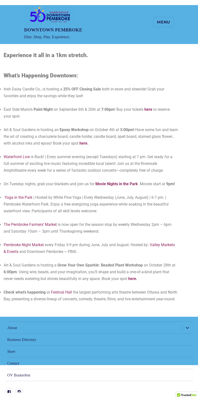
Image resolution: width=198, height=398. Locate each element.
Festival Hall (61, 292)
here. (132, 278)
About (12, 328)
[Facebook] (9, 392)
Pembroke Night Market (24, 245)
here (148, 109)
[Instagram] (19, 392)
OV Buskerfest (18, 375)
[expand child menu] (187, 327)
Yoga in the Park (18, 197)
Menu (163, 22)
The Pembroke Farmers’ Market (30, 224)
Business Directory (21, 340)
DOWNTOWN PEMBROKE (53, 29)
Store (11, 351)
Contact (13, 363)
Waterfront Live (17, 157)
